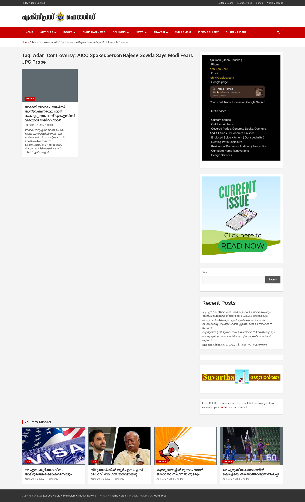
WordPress (160, 495)
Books (67, 32)
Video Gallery (208, 32)
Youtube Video (244, 3)
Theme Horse (118, 495)
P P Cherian (51, 479)
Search (206, 272)
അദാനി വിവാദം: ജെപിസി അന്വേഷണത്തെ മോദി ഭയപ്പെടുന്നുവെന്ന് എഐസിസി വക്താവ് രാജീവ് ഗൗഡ (50, 113)
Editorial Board (225, 3)
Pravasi (159, 32)
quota (223, 407)
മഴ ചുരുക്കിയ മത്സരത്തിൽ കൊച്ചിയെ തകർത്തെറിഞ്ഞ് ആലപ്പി (250, 472)
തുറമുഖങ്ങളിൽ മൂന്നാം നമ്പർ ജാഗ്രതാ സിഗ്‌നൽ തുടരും (238, 332)
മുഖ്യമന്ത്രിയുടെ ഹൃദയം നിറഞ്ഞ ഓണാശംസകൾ (234, 344)
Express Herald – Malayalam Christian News (68, 495)
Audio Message (275, 3)
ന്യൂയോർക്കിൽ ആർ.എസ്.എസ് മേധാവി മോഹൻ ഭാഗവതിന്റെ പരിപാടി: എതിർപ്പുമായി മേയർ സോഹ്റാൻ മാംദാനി (237, 324)
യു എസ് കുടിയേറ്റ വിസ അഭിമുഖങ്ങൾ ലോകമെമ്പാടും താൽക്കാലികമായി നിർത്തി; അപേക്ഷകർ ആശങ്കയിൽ (48, 476)
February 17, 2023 (34, 124)
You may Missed (37, 422)
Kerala (30, 98)
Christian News (93, 32)
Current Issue (236, 32)
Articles (46, 32)
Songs (259, 3)
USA (28, 461)
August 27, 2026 (34, 479)
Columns (119, 32)
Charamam (183, 32)
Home (29, 32)
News (139, 32)
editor (50, 124)
